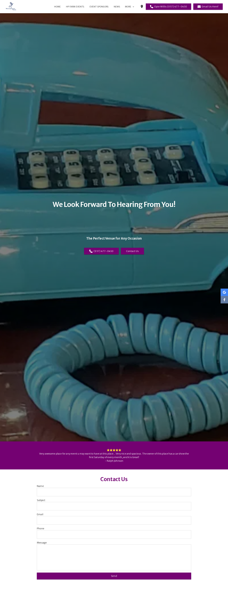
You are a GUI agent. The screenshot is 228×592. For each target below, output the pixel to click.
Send (114, 575)
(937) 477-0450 (103, 251)
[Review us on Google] (224, 292)
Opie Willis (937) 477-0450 (170, 6)
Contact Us (132, 251)
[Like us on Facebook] (224, 299)
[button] (131, 6)
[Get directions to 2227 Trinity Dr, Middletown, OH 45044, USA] (142, 7)
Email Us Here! (210, 6)
